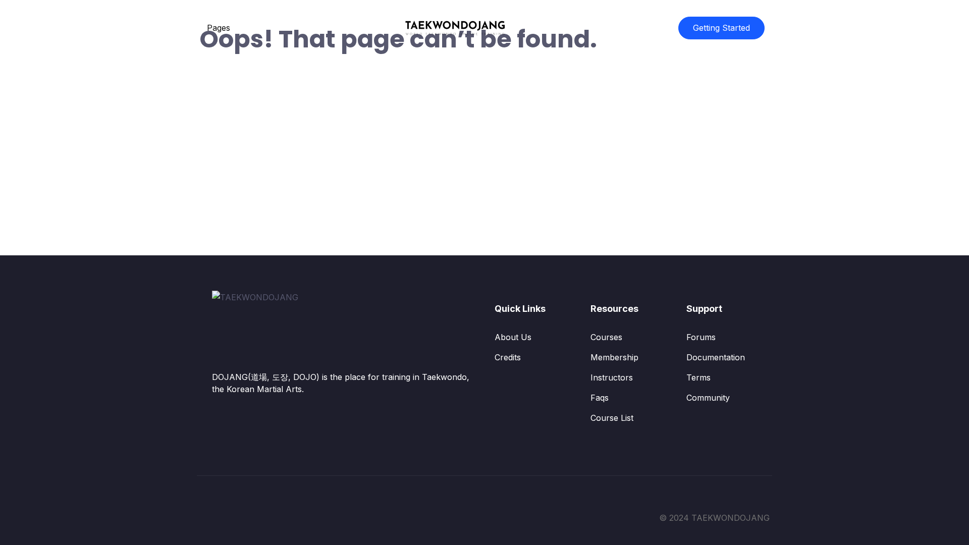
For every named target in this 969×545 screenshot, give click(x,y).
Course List (611, 418)
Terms (698, 377)
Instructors (611, 377)
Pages (218, 28)
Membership (614, 357)
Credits (508, 357)
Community (708, 398)
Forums (701, 337)
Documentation (715, 357)
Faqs (599, 398)
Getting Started (721, 28)
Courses (606, 337)
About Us (513, 337)
